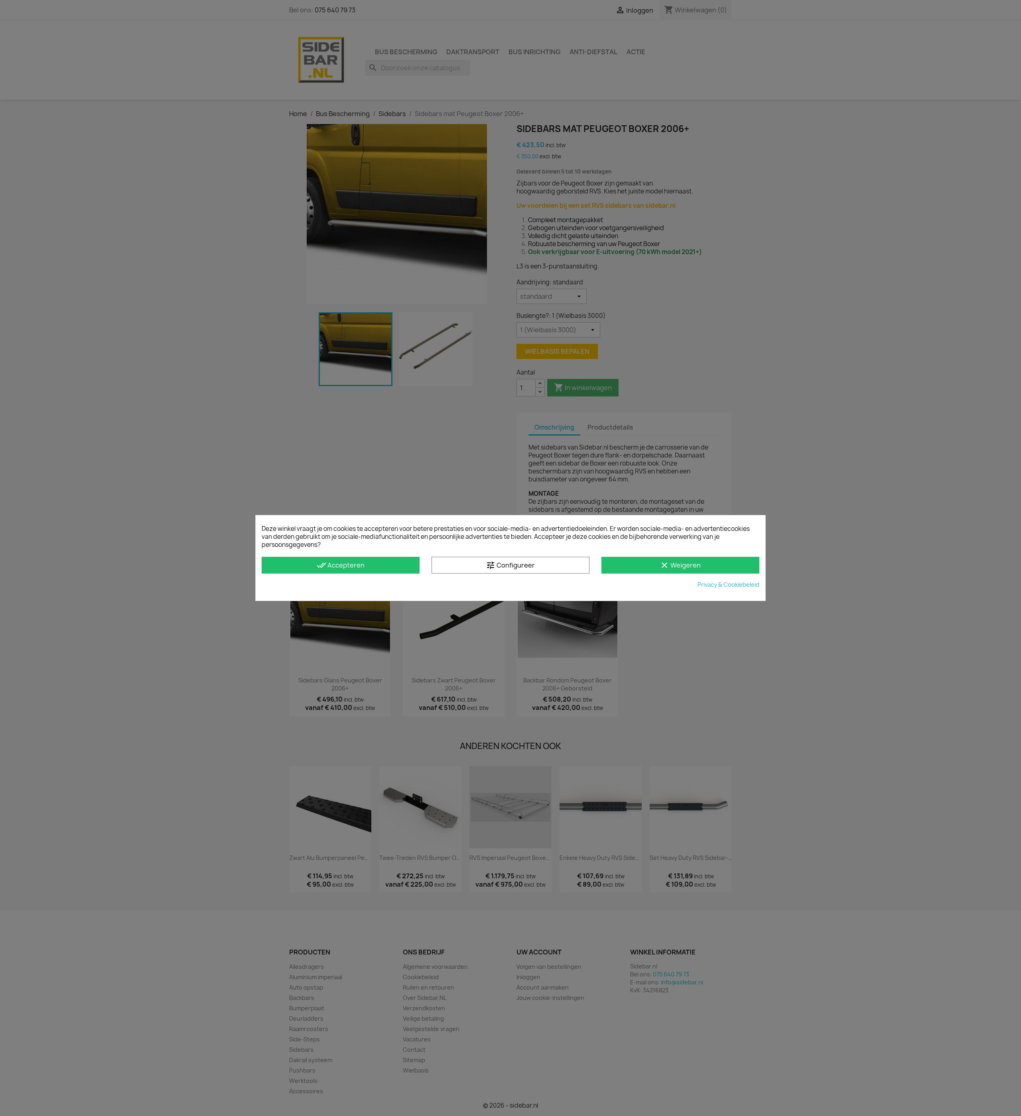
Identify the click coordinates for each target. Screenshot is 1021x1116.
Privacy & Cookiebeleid (728, 584)
